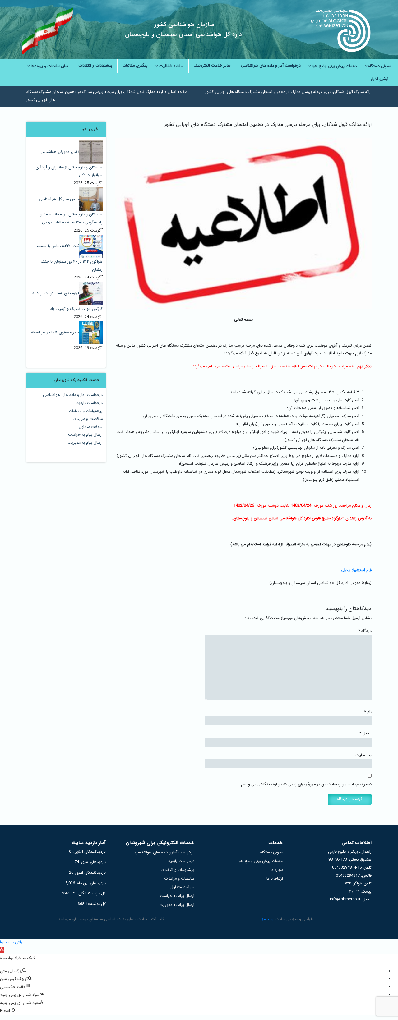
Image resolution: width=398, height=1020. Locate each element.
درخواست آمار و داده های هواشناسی (73, 395)
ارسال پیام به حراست (85, 435)
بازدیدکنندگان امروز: (89, 873)
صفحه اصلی (178, 92)
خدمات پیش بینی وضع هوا (260, 861)
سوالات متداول (91, 427)
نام (368, 712)
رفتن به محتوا (11, 942)
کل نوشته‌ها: (95, 904)
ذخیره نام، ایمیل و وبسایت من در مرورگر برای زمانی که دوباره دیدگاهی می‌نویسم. (306, 784)
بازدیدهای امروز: (92, 862)
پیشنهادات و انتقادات (86, 411)
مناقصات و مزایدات (87, 419)
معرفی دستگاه (271, 852)
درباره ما (277, 870)
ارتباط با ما (274, 878)
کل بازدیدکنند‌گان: (91, 893)
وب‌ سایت (363, 755)
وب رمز (267, 919)
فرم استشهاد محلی (356, 570)
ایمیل (366, 733)
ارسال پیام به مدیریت (85, 443)
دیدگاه (365, 631)
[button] (2, 950)
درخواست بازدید (89, 403)
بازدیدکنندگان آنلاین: (88, 852)
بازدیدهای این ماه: (90, 883)
